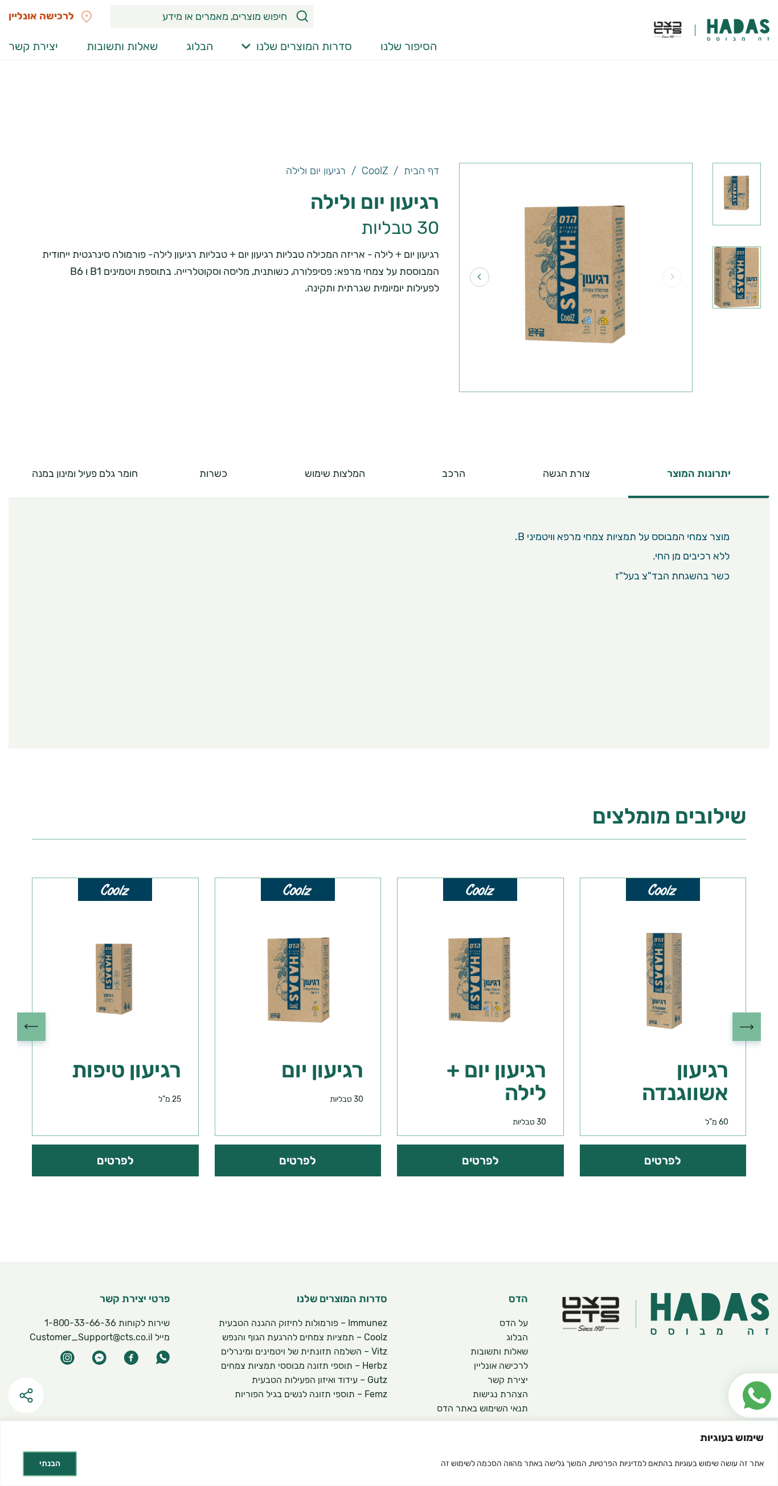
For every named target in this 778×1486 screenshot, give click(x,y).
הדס (518, 1299)
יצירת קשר (33, 46)
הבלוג (199, 46)
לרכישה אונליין (501, 1365)
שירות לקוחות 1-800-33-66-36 (107, 1323)
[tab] (698, 474)
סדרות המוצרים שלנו (304, 46)
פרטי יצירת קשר (135, 1299)
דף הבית (421, 170)
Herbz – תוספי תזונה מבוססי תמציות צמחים (304, 1365)
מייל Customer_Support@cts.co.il (100, 1337)
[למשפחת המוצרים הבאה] (31, 1026)
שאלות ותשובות (122, 46)
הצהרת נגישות (500, 1394)
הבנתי (49, 1463)
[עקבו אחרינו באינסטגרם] (67, 1358)
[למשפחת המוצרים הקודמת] (746, 1026)
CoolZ (375, 170)
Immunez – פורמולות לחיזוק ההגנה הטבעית (303, 1323)
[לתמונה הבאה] (479, 277)
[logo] (738, 30)
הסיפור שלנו (408, 46)
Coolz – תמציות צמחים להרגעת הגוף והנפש (304, 1337)
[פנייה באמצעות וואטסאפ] (747, 1368)
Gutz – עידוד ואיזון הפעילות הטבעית (319, 1379)
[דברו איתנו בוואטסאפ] (162, 1357)
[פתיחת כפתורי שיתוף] (25, 1395)
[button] (301, 16)
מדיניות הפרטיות (616, 1463)
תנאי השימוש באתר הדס (482, 1408)
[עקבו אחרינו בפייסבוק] (131, 1358)
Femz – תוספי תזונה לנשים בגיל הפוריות (311, 1394)
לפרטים (662, 1160)
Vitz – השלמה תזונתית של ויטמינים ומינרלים (304, 1351)
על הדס (513, 1323)
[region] (389, 1453)
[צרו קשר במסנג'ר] (99, 1358)
